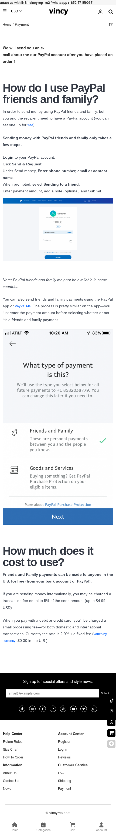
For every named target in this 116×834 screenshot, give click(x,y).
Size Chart (10, 749)
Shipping (64, 780)
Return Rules (12, 741)
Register (64, 741)
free (30, 125)
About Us (9, 772)
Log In (62, 749)
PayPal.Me (23, 306)
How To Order (13, 757)
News (7, 788)
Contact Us (11, 780)
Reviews (64, 757)
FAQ (61, 772)
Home (7, 24)
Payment (64, 788)
